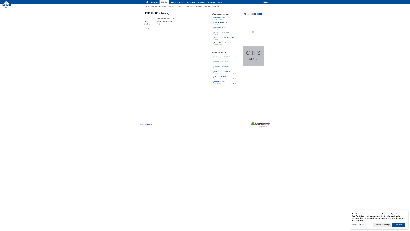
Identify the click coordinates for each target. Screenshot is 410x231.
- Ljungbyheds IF (222, 43)
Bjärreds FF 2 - (221, 32)
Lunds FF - (221, 22)
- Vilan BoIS (221, 61)
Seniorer (164, 2)
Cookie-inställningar (146, 124)
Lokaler (220, 2)
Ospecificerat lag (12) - (224, 37)
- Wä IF (219, 81)
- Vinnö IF (220, 17)
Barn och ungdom (177, 2)
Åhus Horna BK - (222, 71)
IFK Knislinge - (221, 66)
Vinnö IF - (220, 76)
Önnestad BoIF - (222, 56)
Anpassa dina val (358, 224)
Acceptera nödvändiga (382, 225)
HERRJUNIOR (151, 13)
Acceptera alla (398, 225)
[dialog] (379, 219)
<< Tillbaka (147, 28)
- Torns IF (220, 27)
